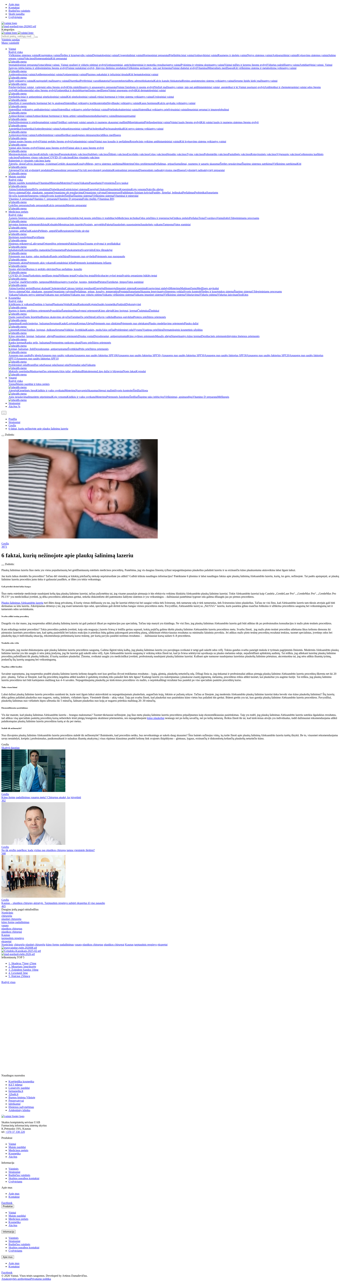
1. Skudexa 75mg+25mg (22, 963)
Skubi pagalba (17, 13)
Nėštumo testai (67, 275)
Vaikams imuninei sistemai (149, 294)
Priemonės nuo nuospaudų (110, 256)
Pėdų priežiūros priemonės (94, 348)
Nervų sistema (17, 291)
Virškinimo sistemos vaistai (24, 55)
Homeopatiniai (42, 58)
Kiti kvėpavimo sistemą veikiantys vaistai (203, 141)
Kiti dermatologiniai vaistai (151, 90)
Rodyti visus (8, 982)
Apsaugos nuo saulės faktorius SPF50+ (140, 355)
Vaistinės (13, 1168)
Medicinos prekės (18, 211)
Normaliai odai (77, 364)
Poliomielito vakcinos (216, 154)
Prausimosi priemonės (65, 336)
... (4, 412)
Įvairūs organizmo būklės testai (139, 275)
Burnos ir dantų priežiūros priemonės (29, 310)
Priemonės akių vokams (41, 262)
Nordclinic (7, 912)
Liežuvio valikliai (104, 317)
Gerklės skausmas (67, 163)
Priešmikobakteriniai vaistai (123, 109)
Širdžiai (69, 195)
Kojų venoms (138, 189)
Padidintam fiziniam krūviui (136, 192)
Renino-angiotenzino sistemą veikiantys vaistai (208, 80)
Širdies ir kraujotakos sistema (217, 291)
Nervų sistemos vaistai (259, 55)
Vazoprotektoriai (119, 80)
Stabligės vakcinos (98, 154)
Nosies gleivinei (17, 269)
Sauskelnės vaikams (151, 224)
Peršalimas (188, 192)
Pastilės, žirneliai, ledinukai (167, 192)
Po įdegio (36, 355)
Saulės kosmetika (107, 304)
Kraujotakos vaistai (49, 55)
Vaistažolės (223, 218)
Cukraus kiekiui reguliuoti (79, 288)
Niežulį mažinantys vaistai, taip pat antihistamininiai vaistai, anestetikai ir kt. (196, 87)
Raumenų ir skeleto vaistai (232, 55)
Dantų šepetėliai (32, 317)
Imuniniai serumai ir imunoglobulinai (208, 109)
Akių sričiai (108, 329)
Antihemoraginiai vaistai (49, 74)
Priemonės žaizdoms (117, 396)
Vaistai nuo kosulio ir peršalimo (112, 141)
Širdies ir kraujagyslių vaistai (76, 55)
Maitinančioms (188, 288)
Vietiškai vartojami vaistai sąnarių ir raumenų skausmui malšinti (92, 122)
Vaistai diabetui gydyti (184, 68)
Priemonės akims (18, 262)
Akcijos (13, 1156)
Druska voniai (86, 336)
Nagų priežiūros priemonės (96, 342)
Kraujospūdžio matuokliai (36, 250)
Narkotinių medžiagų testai (44, 275)
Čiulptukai (143, 310)
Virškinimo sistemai (103, 195)
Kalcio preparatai (56, 205)
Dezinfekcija (75, 218)
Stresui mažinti (106, 390)
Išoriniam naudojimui (20, 237)
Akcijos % (14, 406)
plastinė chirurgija (11, 919)
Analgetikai (27, 128)
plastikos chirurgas (11, 928)
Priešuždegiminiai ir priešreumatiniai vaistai (33, 122)
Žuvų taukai (121, 182)
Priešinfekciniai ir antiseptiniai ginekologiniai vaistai (38, 96)
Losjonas (72, 323)
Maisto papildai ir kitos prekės (33, 384)
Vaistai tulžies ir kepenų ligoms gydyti (245, 64)
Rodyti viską (16, 52)
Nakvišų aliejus (154, 189)
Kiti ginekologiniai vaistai (81, 96)
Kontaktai (14, 7)
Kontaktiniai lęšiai (64, 262)
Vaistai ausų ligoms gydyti (52, 147)
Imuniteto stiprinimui (40, 396)
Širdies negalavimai (231, 163)
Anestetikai (15, 128)
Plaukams (58, 304)
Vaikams (84, 182)
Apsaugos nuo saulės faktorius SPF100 (96, 355)
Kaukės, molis (94, 329)
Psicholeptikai (96, 128)
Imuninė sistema (126, 288)
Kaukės (34, 230)
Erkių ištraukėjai (103, 250)
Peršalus (193, 218)
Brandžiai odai (36, 364)
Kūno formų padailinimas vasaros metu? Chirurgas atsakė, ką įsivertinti (41, 797)
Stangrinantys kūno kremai (186, 336)
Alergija (13, 390)
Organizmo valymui (95, 192)
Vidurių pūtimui (209, 294)
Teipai (81, 243)
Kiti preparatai (59, 58)
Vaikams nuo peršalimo (57, 294)
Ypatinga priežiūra (152, 329)
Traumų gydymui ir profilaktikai (102, 243)
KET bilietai (15, 1084)
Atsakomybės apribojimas (15, 1278)
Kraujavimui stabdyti (158, 288)
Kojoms (92, 304)
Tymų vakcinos (195, 154)
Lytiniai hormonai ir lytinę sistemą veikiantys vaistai (124, 96)
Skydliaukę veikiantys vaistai (123, 103)
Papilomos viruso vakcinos (33, 157)
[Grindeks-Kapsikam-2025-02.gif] (21, 950)
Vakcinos (29, 58)
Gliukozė (103, 189)
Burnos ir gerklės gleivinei (41, 269)
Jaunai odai (63, 364)
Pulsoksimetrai (73, 250)
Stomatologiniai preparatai (23, 64)
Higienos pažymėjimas (21, 1107)
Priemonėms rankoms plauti (65, 342)
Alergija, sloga (17, 163)
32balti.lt (13, 1094)
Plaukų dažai (191, 323)
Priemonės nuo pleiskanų (135, 323)
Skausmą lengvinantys (152, 291)
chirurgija (6, 915)
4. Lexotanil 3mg (18, 972)
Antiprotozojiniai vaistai (22, 135)
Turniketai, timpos (117, 281)
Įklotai (44, 224)
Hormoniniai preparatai (156, 55)
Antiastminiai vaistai (83, 141)
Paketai (109, 224)
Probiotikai (200, 192)
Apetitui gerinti (24, 288)
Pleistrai (102, 281)
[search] (36, 37)
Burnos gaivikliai (123, 317)
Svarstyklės (87, 250)
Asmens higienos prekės (22, 218)
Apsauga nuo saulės (20, 355)
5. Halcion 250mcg (19, 976)
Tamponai (168, 224)
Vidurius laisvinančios (230, 294)
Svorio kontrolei (56, 195)
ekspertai (6, 941)
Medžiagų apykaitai (208, 288)
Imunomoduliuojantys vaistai (99, 115)
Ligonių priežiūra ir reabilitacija (99, 218)
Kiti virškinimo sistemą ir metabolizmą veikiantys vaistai (265, 68)
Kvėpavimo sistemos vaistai (312, 55)
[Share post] (2, 435)
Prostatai (124, 291)
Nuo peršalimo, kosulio (69, 269)
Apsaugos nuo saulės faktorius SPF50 (183, 355)
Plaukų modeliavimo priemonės (166, 323)
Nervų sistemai (17, 192)
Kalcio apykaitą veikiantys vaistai (176, 103)
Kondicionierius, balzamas (35, 323)
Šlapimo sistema (243, 291)
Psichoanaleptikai (113, 128)
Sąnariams (212, 192)
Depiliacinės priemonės (214, 336)
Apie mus (14, 4)
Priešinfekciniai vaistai (181, 55)
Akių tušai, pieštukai (70, 371)
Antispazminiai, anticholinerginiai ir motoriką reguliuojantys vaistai (143, 64)
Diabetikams (57, 189)
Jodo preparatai (38, 205)
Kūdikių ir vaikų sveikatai (50, 390)
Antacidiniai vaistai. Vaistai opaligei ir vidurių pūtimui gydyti (72, 64)
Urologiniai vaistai (163, 96)
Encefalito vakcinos (138, 154)
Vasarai (13, 377)
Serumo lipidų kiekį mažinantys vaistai (255, 80)
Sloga (145, 390)
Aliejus (90, 323)
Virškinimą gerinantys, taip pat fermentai (149, 68)
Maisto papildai (17, 176)
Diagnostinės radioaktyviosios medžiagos (162, 170)
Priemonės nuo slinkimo (107, 323)
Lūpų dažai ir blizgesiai (110, 371)
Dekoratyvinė (133, 304)
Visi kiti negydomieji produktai (95, 170)
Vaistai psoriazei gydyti (252, 87)
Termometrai (58, 250)
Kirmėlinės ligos (27, 390)
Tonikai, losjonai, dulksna (40, 329)
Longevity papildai (19, 1087)
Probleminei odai (124, 329)
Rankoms (83, 304)
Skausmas (92, 390)
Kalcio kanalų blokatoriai (168, 80)
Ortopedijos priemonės (56, 243)
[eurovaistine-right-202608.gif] (19, 947)
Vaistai (12, 48)
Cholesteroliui (57, 288)
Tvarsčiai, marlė (17, 281)
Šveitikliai (73, 348)
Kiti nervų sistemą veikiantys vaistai (143, 128)
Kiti (299, 163)
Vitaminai (202, 68)
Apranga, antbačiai (19, 230)
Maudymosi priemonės (86, 310)
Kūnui (74, 304)
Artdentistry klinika (19, 1110)
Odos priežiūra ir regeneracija (155, 218)
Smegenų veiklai (37, 195)
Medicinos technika (128, 218)
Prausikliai (56, 310)
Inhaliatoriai (15, 250)
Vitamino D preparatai (70, 198)
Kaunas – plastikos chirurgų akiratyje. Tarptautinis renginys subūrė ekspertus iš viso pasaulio (53, 903)
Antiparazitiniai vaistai (284, 55)
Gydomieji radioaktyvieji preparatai (205, 170)
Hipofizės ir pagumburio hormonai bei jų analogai (36, 103)
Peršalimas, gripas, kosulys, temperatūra (96, 291)
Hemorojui (111, 288)
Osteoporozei (113, 192)
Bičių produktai (41, 189)
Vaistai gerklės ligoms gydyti (56, 141)
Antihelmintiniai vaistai (48, 135)
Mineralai (55, 182)
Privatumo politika (40, 1278)
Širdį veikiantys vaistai (21, 80)
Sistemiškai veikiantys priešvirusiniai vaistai (163, 109)
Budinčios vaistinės (19, 10)
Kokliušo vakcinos (48, 154)
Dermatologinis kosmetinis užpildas (183, 329)
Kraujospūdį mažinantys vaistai (51, 80)
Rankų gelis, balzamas (37, 342)
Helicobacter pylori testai (108, 275)
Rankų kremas (17, 342)
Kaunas (5, 934)
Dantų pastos (16, 317)
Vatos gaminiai (182, 224)
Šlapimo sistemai (82, 195)
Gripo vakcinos (157, 154)
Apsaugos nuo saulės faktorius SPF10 (37, 358)
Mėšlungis (223, 396)
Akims (12, 189)
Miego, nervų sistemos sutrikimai (104, 163)
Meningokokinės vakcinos (23, 154)
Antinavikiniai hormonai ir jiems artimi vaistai (57, 115)
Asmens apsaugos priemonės (52, 218)
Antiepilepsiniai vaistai (46, 128)
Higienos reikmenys (20, 243)
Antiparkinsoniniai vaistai (73, 128)
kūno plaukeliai (155, 718)
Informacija (8, 1231)
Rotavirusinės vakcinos (264, 154)
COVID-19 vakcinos (60, 157)
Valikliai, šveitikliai (75, 329)
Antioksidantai (24, 189)
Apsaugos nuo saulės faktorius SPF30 (225, 355)
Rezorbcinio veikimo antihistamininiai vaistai (155, 141)
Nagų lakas (129, 371)
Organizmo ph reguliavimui (68, 192)
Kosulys (81, 163)
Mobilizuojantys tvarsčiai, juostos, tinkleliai (74, 281)
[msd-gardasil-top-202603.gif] (18, 26)
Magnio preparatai (76, 205)
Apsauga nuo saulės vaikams (58, 355)
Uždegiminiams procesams (244, 218)
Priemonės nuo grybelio (82, 256)
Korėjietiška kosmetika (21, 1081)
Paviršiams (38, 237)
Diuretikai (74, 80)
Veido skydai (82, 230)
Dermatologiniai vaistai (105, 55)
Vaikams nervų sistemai (31, 294)
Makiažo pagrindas (19, 371)
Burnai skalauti (41, 288)
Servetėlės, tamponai (38, 281)
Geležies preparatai (19, 205)
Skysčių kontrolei (18, 195)
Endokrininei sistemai (76, 189)
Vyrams (75, 182)
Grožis (12, 425)
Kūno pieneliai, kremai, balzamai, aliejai (31, 336)
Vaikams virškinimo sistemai (118, 294)
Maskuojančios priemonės (44, 371)
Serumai (59, 329)
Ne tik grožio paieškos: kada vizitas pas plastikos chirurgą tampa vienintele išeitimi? (48, 850)
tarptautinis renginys (12, 938)
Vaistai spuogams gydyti (122, 90)
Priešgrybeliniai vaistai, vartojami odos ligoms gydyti (38, 87)
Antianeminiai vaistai (74, 74)
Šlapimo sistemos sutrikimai (257, 163)
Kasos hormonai (149, 103)
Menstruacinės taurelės (71, 224)
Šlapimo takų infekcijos (151, 396)
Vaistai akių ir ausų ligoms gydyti (85, 147)
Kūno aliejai (105, 310)
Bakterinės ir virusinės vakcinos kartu (29, 160)
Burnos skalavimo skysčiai (56, 317)
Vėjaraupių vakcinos (288, 154)
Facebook (6, 1202)
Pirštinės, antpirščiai (49, 230)
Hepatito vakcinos (176, 154)
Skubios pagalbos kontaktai (24, 1178)
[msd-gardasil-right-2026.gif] (18, 954)
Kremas (81, 323)
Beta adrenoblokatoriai (141, 80)
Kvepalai (141, 371)
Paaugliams (95, 182)
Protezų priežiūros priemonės (149, 317)
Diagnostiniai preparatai (65, 170)
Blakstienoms (89, 371)
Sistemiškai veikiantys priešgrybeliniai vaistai (83, 109)
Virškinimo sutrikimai (285, 163)
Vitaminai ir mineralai (126, 195)
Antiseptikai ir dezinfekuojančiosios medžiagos (82, 90)
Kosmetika (15, 297)
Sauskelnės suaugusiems (126, 224)
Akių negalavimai (18, 396)
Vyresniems (108, 182)
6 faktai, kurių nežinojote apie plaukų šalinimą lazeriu (38, 428)
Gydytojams (15, 17)
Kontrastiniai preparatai (126, 170)
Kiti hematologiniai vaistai (143, 74)
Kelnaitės (53, 224)
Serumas (54, 323)
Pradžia (13, 419)
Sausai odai (50, 364)
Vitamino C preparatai (45, 198)
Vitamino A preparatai (21, 198)
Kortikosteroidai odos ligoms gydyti (36, 90)
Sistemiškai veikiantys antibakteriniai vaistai (33, 109)
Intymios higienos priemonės (25, 224)
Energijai (93, 189)
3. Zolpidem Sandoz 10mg (23, 969)
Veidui (67, 304)
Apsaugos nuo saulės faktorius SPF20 (268, 355)
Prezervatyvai (16, 1100)
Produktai (8, 1206)
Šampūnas (67, 310)
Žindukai (154, 310)
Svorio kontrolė (192, 291)
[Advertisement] (28, 1006)
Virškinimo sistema (174, 294)
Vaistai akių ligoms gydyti (23, 147)
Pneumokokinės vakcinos (73, 154)
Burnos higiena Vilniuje (22, 1097)
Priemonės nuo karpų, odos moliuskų (29, 256)
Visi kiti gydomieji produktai (36, 170)
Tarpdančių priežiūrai (83, 317)
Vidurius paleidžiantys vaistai (283, 64)
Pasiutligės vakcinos (239, 154)
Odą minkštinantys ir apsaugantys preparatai (92, 87)
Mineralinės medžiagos (221, 68)
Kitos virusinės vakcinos (85, 157)
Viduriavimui (192, 294)
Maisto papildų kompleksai (24, 182)
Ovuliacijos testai (84, 275)
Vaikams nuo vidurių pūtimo (86, 294)
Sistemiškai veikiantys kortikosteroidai (85, 103)
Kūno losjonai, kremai (124, 310)
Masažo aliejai (163, 336)
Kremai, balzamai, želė (21, 348)
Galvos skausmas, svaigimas (41, 163)
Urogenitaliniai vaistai (130, 55)
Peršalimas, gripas (164, 163)
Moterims (128, 163)
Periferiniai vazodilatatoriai (95, 80)
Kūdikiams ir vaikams (21, 304)
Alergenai (14, 170)
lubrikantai (14, 1103)
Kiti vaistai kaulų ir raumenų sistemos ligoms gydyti (230, 122)
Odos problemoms (144, 163)
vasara (5, 925)
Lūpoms (13, 329)
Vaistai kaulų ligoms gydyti (185, 122)
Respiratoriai (67, 230)
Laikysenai (37, 243)
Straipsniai (14, 403)
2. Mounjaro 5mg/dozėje (22, 966)
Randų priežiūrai (59, 256)
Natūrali (121, 304)
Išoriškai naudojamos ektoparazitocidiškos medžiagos (91, 135)
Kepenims (125, 189)
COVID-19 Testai (19, 275)
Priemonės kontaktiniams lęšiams (92, 262)
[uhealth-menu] (18, 61)
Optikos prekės (180, 218)
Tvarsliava (211, 218)
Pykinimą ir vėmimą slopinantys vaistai (202, 64)
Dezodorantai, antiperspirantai (110, 336)
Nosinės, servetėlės (94, 224)
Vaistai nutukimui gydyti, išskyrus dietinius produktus (97, 68)
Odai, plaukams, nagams (39, 192)
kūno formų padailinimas (15, 922)
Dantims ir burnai (43, 304)
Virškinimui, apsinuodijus (178, 396)
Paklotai (73, 243)
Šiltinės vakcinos (117, 154)
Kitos (245, 294)
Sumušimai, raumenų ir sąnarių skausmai (197, 163)
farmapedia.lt (16, 1091)
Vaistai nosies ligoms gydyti (24, 141)
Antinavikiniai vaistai (206, 55)
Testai (201, 218)
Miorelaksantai (136, 122)
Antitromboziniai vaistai (22, 74)
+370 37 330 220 (15, 1131)
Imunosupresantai (126, 115)
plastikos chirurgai (11, 931)
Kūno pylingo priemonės (141, 336)
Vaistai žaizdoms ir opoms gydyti (135, 87)
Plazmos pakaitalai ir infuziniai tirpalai (107, 74)
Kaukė (63, 323)
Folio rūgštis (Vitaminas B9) (98, 198)
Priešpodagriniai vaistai (157, 122)
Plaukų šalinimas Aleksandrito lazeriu (22, 602)
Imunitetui (114, 189)
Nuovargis (81, 390)
